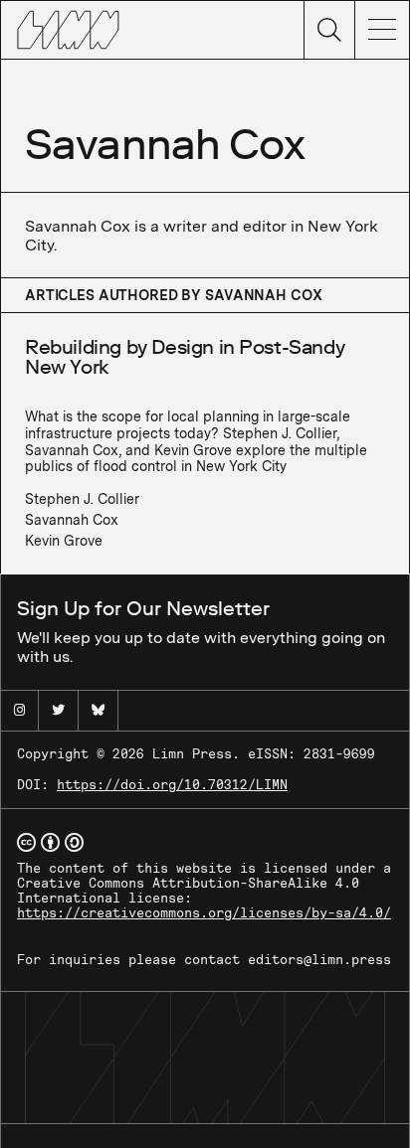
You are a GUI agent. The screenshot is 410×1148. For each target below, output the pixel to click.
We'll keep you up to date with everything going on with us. (201, 630)
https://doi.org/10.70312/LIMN (172, 784)
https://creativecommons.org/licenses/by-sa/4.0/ (204, 912)
